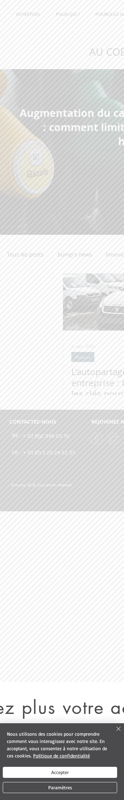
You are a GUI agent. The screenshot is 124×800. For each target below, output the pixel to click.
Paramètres (60, 787)
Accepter (60, 772)
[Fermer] (114, 733)
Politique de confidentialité (61, 756)
